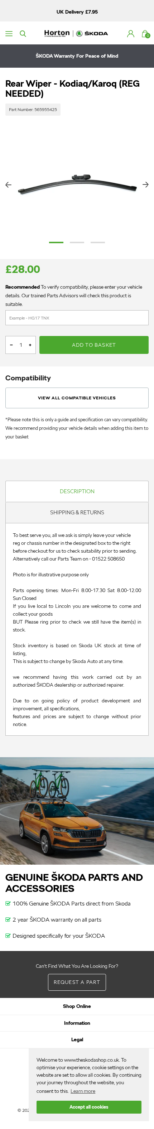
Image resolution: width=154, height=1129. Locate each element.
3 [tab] (98, 242)
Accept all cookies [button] (88, 1107)
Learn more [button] (83, 1091)
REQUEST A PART (77, 982)
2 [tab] (77, 242)
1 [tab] (56, 242)
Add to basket (94, 345)
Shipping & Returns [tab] (77, 512)
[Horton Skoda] (76, 33)
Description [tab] (77, 491)
